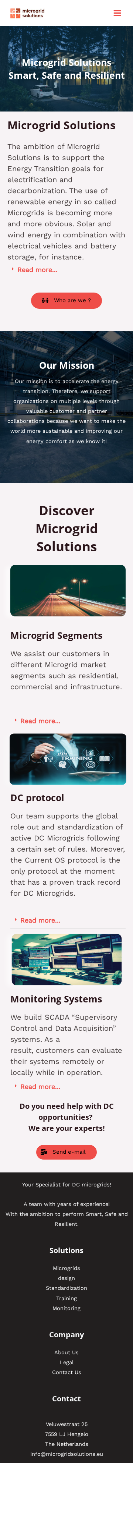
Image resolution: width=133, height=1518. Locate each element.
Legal (67, 1362)
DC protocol (37, 797)
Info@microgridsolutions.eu (66, 1454)
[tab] (66, 269)
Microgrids (66, 1268)
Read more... (37, 269)
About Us (66, 1352)
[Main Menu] (117, 13)
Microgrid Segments (56, 635)
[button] (66, 301)
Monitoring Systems (56, 998)
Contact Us (66, 1372)
